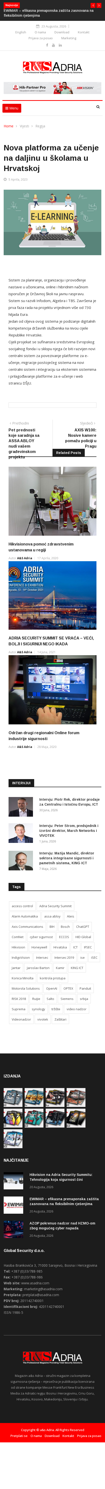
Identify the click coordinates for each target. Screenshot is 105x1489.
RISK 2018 (19, 999)
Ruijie (36, 999)
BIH (52, 926)
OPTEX (68, 988)
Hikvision (18, 947)
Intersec (42, 957)
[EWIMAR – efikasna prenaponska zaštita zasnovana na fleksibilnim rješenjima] (15, 1206)
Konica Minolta (22, 978)
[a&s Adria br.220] (13, 1126)
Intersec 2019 (64, 957)
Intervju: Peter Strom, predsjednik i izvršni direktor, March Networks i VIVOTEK (68, 831)
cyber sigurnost (41, 937)
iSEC (94, 957)
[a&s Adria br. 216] (13, 1146)
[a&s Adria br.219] (34, 1126)
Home (8, 126)
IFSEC (88, 947)
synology (38, 1009)
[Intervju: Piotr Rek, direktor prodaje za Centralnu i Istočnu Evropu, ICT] (22, 807)
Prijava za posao (41, 38)
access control (22, 906)
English (20, 32)
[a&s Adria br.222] (55, 1105)
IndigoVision (21, 957)
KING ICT (77, 968)
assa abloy (52, 916)
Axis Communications (27, 926)
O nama (40, 32)
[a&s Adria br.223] (34, 1105)
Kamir (60, 968)
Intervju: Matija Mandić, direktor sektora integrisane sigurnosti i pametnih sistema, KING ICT (66, 858)
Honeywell (39, 947)
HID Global (83, 937)
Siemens (67, 999)
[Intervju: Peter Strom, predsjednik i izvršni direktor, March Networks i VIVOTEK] (22, 834)
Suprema (18, 1009)
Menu (13, 108)
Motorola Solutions (26, 988)
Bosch (65, 926)
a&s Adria (24, 558)
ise (82, 957)
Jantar (16, 968)
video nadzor (76, 1009)
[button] (93, 5)
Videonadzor (21, 1019)
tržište (56, 1009)
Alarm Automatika (25, 916)
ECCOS (64, 937)
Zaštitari (60, 1019)
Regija (40, 126)
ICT (75, 947)
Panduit (85, 988)
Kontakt (84, 32)
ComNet (17, 937)
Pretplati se (19, 1436)
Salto (50, 999)
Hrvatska (60, 947)
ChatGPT (82, 926)
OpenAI (51, 988)
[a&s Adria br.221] (76, 1105)
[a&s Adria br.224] (13, 1105)
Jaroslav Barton (38, 968)
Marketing (68, 38)
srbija (84, 999)
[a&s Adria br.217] (76, 1126)
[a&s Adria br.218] (55, 1126)
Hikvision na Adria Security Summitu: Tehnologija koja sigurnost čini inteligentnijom (61, 1179)
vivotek (42, 1019)
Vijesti (24, 126)
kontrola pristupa (52, 978)
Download (61, 32)
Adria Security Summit (55, 906)
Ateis (70, 916)
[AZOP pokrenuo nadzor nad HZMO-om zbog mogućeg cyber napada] (15, 1230)
